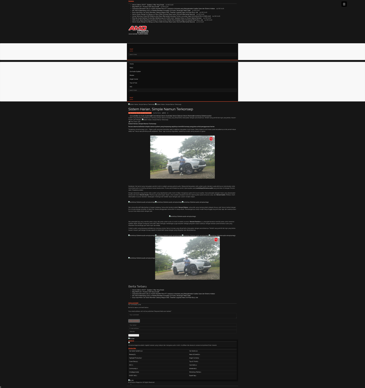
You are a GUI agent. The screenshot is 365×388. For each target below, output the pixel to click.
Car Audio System (135, 71)
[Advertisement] (163, 38)
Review (132, 75)
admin (164, 113)
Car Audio (131, 113)
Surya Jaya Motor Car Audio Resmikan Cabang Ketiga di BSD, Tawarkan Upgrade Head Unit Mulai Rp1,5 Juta (165, 12)
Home (132, 64)
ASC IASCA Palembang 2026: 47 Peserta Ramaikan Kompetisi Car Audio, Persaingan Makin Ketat (161, 10)
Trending (131, 1)
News (131, 67)
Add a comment (133, 302)
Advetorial (192, 368)
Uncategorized (133, 372)
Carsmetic (148, 113)
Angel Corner (134, 79)
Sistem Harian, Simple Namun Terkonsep (160, 109)
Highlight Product (134, 358)
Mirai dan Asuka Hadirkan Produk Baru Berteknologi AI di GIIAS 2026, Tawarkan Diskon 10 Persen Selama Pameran (167, 18)
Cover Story (132, 361)
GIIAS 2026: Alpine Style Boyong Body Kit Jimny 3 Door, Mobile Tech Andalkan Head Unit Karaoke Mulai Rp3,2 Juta (167, 20)
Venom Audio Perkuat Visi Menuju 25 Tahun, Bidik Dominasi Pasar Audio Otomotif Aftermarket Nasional (163, 14)
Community (132, 368)
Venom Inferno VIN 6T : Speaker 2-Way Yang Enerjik (148, 5)
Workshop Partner (194, 372)
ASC (131, 86)
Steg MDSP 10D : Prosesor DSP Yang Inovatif (145, 6)
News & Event (193, 354)
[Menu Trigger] (344, 4)
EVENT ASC (132, 375)
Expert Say (192, 375)
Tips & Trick (133, 83)
